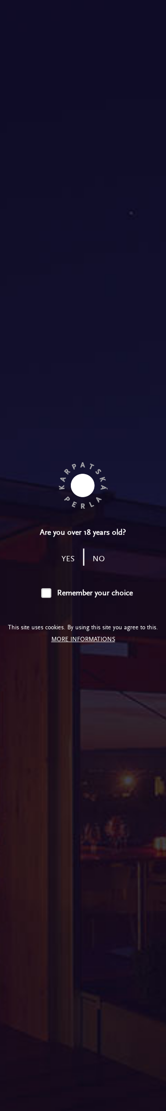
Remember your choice (94, 592)
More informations (83, 639)
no (99, 558)
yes (68, 558)
